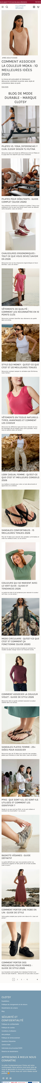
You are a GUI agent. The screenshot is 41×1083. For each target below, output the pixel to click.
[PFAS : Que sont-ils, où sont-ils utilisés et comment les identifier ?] (20, 778)
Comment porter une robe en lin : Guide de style (19, 911)
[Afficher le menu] (3, 7)
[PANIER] (38, 7)
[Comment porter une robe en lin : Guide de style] (20, 888)
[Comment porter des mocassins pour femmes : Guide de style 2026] (20, 940)
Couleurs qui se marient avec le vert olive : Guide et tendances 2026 (19, 586)
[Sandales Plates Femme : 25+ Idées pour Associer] (20, 725)
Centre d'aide (6, 1044)
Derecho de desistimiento (10, 1051)
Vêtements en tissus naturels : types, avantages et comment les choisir (20, 420)
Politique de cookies (8, 1027)
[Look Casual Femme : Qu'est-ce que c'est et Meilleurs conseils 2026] (20, 453)
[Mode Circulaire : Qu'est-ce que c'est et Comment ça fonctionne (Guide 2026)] (20, 617)
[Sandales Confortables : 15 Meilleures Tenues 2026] (20, 508)
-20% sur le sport (27, 2)
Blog (3, 1011)
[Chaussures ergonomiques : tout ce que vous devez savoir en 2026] (20, 231)
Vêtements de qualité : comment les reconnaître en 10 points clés (20, 312)
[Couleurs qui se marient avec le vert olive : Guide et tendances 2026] (20, 561)
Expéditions (5, 1001)
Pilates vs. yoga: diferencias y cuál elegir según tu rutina (20, 147)
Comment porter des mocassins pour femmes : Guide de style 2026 (17, 965)
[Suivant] (34, 979)
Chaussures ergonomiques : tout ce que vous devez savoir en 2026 (20, 256)
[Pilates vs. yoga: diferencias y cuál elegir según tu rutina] (20, 124)
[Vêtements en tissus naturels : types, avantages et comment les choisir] (20, 395)
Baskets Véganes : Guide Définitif (16, 857)
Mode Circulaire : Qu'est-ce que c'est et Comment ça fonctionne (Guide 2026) (20, 641)
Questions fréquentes (9, 1041)
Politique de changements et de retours (14, 1004)
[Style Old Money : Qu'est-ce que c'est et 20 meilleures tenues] (20, 343)
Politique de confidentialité (10, 1024)
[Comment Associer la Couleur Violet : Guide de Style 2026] (20, 672)
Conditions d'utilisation (9, 1031)
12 (27, 979)
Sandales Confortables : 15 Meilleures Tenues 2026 (18, 531)
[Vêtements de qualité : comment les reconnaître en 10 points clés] (20, 287)
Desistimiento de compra (10, 1008)
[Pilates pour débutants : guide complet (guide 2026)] (20, 177)
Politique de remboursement (11, 1038)
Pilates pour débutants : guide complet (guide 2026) (20, 200)
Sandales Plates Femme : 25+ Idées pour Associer (19, 748)
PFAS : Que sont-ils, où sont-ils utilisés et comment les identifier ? (20, 802)
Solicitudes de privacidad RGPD (12, 1048)
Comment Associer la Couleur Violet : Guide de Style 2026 (20, 695)
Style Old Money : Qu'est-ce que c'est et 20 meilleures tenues (20, 366)
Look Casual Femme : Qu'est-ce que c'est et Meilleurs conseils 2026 (20, 477)
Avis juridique (6, 1034)
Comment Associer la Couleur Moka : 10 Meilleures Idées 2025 (20, 67)
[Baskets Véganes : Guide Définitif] (20, 833)
